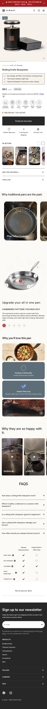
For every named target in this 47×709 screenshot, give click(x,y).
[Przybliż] (44, 58)
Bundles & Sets (7, 644)
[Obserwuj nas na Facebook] (3, 693)
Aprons (4, 654)
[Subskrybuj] (42, 624)
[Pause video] (41, 413)
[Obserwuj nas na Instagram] (10, 693)
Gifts (3, 662)
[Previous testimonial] (39, 143)
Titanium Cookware (8, 647)
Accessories (6, 658)
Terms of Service (28, 631)
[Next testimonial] (43, 143)
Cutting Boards (7, 651)
